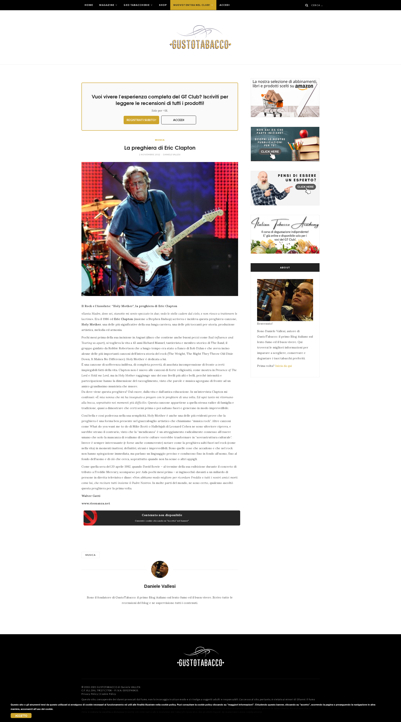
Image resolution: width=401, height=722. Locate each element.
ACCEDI (178, 120)
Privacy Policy (89, 694)
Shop (163, 5)
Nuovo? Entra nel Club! (192, 5)
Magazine (107, 5)
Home (89, 5)
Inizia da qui (283, 366)
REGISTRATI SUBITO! (141, 120)
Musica (160, 140)
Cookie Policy (108, 694)
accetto (21, 715)
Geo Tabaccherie (137, 5)
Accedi (225, 5)
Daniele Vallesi (171, 154)
